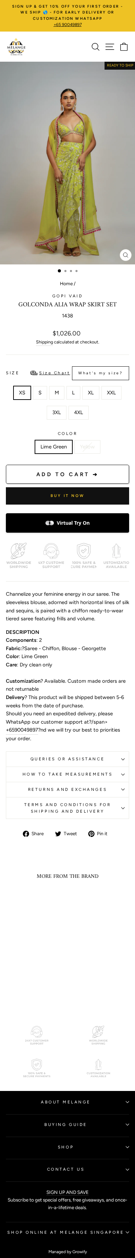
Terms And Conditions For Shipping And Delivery (67, 808)
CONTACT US (65, 1169)
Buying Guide (65, 1124)
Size (64, 372)
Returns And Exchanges (67, 789)
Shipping (44, 341)
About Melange (66, 1102)
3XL (56, 412)
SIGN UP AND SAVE (67, 1192)
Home (66, 283)
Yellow (87, 447)
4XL (78, 412)
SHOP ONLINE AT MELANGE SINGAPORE (65, 1232)
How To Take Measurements (67, 774)
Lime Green (53, 447)
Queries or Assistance (67, 759)
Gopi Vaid (67, 296)
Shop (66, 1147)
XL (91, 393)
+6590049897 (22, 730)
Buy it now (68, 495)
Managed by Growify (67, 1251)
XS (22, 393)
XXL (111, 393)
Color (68, 433)
